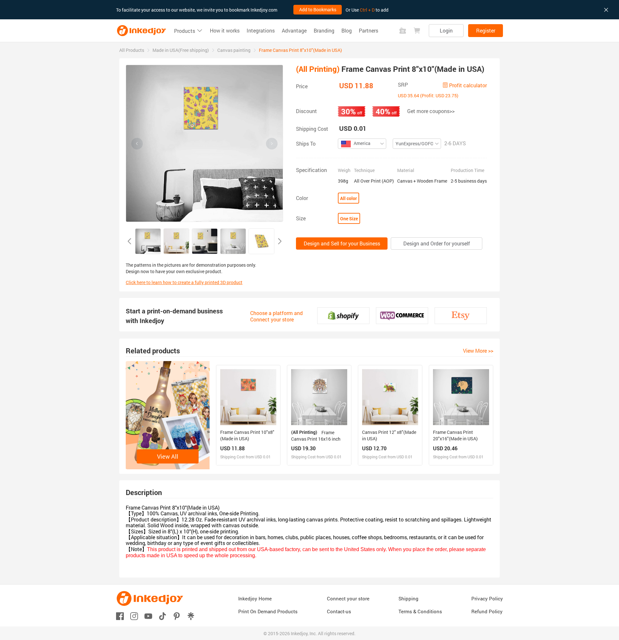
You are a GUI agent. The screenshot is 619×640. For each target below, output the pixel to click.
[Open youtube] (148, 616)
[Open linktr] (191, 616)
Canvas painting (234, 50)
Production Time (467, 170)
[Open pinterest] (177, 616)
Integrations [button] (261, 30)
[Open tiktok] (162, 616)
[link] (131, 50)
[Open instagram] (134, 616)
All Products (131, 50)
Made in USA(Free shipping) (180, 50)
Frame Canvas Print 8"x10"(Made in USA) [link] (300, 50)
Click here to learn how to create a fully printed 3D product (184, 282)
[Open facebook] (120, 616)
